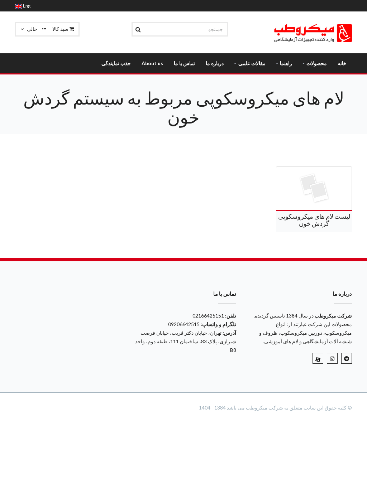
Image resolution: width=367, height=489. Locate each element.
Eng (26, 6)
